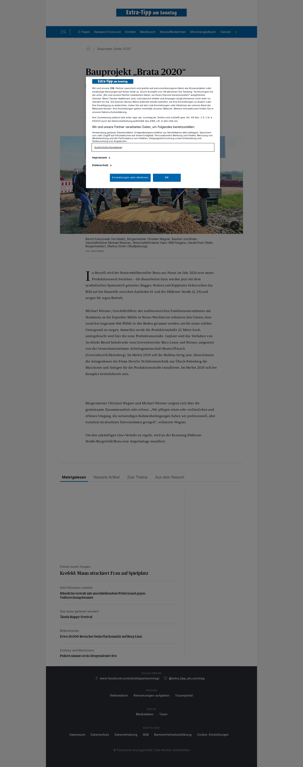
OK (167, 177)
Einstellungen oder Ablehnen (130, 177)
